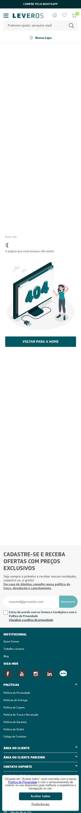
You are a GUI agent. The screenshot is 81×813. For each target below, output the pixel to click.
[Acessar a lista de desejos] (64, 15)
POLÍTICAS (11, 684)
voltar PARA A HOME (40, 341)
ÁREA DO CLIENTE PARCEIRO (24, 757)
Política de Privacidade (22, 782)
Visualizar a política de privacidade (31, 620)
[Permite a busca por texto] (71, 25)
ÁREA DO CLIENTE (16, 748)
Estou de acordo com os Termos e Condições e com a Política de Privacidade (42, 614)
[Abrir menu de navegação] (6, 16)
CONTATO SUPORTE (17, 766)
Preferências (40, 804)
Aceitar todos (40, 796)
